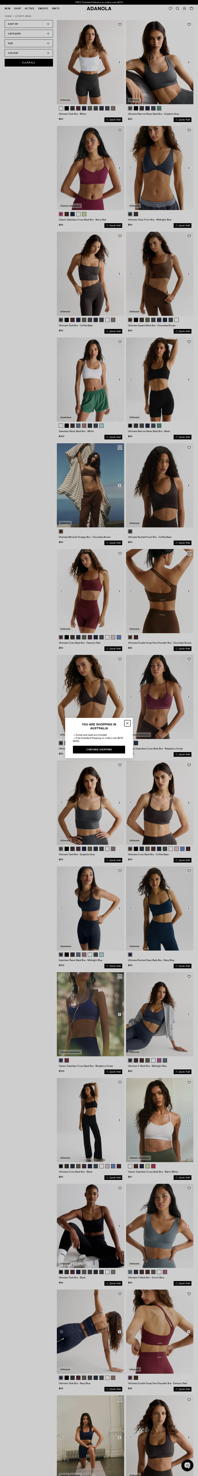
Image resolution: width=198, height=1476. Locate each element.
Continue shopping (99, 749)
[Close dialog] (127, 723)
